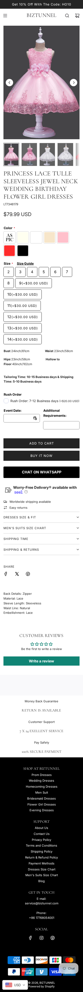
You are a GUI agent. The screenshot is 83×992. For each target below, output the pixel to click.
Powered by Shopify (41, 986)
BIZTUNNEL (41, 15)
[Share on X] (17, 574)
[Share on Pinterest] (28, 574)
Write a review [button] (41, 661)
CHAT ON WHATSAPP (41, 472)
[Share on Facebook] (6, 574)
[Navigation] (5, 16)
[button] (9, 82)
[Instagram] (41, 938)
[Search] (67, 16)
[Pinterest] (52, 938)
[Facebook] (30, 938)
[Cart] (77, 16)
